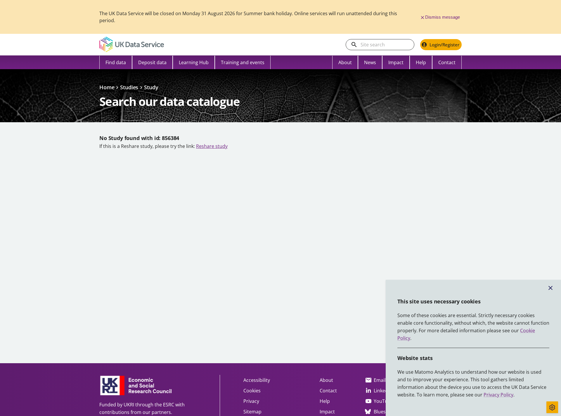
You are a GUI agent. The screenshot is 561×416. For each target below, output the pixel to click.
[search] (354, 44)
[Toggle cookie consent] (552, 407)
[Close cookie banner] (550, 287)
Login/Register (444, 45)
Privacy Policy (498, 394)
